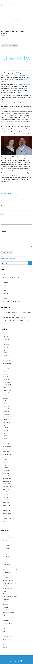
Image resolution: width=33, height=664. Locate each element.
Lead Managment (7, 602)
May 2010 (5, 433)
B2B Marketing (6, 545)
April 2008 (5, 500)
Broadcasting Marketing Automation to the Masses (16, 315)
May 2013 (5, 350)
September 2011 (7, 390)
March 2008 (6, 502)
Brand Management (8, 559)
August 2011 (6, 392)
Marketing (5, 607)
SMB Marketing (9, 40)
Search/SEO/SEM (7, 631)
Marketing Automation (8, 610)
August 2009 (6, 457)
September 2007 (7, 518)
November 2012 (7, 363)
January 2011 (6, 411)
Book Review (6, 556)
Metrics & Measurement (13, 38)
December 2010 (7, 414)
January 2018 (6, 339)
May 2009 (5, 465)
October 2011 (6, 387)
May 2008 (5, 497)
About (4, 274)
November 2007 (7, 513)
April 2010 (5, 435)
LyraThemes (22, 661)
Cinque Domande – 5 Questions (11, 569)
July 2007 (5, 524)
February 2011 (6, 409)
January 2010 (6, 443)
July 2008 (5, 492)
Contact (5, 288)
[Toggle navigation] (30, 3)
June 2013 (5, 347)
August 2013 (6, 344)
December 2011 (7, 384)
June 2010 (5, 430)
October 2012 (6, 366)
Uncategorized (6, 639)
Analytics (5, 543)
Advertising (6, 535)
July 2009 (5, 459)
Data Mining (6, 577)
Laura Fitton (4, 45)
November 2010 (7, 417)
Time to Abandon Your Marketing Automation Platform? (17, 312)
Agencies (5, 540)
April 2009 (5, 467)
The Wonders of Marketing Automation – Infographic (16, 320)
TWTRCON (15, 45)
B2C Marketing (6, 548)
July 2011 (5, 395)
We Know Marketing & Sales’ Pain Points (13, 301)
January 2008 (6, 508)
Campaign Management (9, 567)
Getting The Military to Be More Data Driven (14, 317)
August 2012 (6, 368)
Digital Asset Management (9, 583)
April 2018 (5, 336)
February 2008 (6, 505)
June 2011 (5, 398)
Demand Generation (8, 580)
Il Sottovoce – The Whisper (10, 596)
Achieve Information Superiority (11, 277)
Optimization (6, 620)
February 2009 (6, 473)
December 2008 (7, 478)
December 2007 (7, 510)
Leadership (5, 604)
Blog (4, 285)
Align (4, 280)
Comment (4, 231)
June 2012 (5, 374)
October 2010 (6, 419)
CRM (4, 575)
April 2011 (5, 403)
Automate (5, 282)
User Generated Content (9, 642)
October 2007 (6, 516)
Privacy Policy (6, 293)
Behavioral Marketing (8, 551)
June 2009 (5, 462)
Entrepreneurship (7, 588)
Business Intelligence (8, 561)
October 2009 (6, 451)
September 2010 (7, 422)
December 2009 (7, 446)
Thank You (5, 298)
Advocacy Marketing (8, 537)
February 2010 (6, 441)
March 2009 (6, 470)
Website (3, 223)
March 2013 (6, 355)
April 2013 (5, 352)
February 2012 (6, 382)
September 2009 (7, 454)
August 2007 (6, 521)
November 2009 (7, 449)
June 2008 (5, 494)
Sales (4, 628)
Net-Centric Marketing (8, 618)
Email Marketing (7, 585)
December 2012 (7, 360)
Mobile (20, 38)
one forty (10, 45)
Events (4, 591)
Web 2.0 (5, 647)
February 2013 (6, 358)
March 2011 (6, 406)
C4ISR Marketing (7, 564)
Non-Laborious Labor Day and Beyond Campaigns (15, 323)
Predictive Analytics (8, 623)
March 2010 (6, 438)
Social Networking (18, 40)
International (6, 599)
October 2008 (6, 483)
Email (3, 214)
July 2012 (5, 371)
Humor (5, 38)
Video (4, 644)
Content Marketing (7, 572)
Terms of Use (6, 296)
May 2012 (5, 376)
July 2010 (5, 427)
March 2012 (6, 379)
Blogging (5, 553)
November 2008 (7, 481)
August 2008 (6, 489)
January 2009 (6, 475)
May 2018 (5, 334)
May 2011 (5, 400)
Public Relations (7, 626)
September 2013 (7, 342)
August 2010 (6, 425)
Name (3, 205)
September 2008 (7, 486)
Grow (4, 290)
